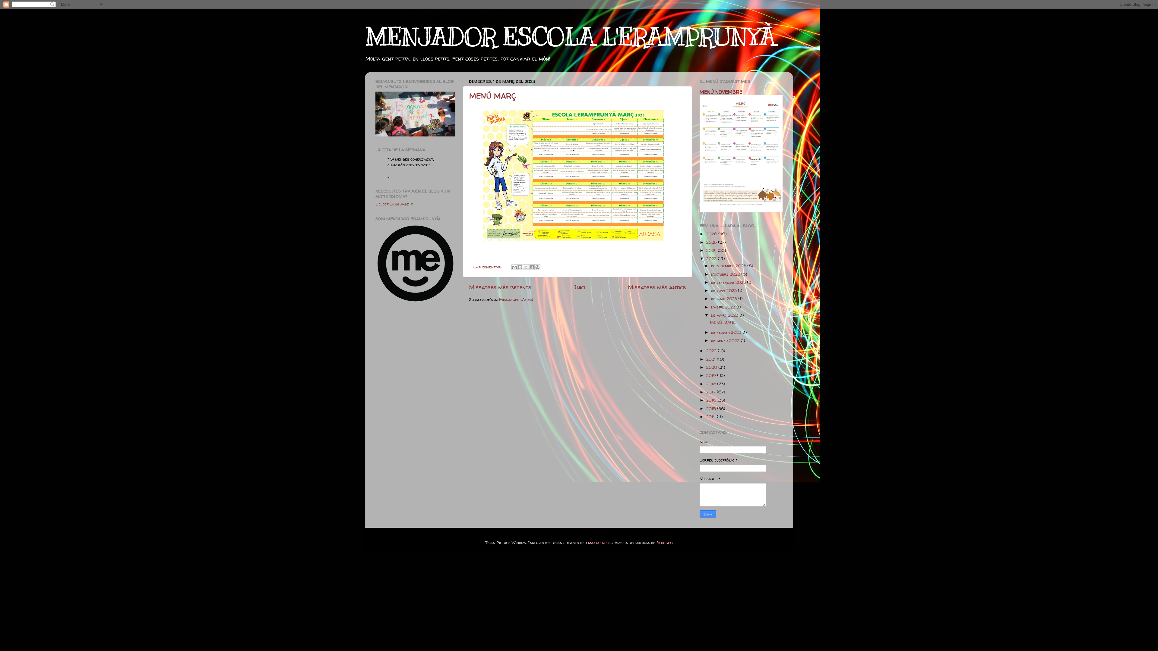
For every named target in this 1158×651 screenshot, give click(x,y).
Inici (579, 287)
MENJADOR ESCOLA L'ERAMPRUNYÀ (570, 37)
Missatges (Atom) (516, 299)
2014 (711, 416)
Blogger (664, 542)
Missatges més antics (657, 287)
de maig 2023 (724, 298)
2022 (712, 350)
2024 (712, 250)
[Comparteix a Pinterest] (537, 267)
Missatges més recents (500, 287)
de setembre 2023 (729, 282)
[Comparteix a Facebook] (532, 267)
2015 (711, 408)
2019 (711, 375)
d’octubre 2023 (726, 274)
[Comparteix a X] (526, 267)
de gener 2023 (726, 340)
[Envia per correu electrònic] (514, 267)
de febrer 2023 (726, 332)
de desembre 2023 (729, 265)
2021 (711, 359)
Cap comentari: (488, 267)
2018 (711, 384)
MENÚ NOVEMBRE (721, 92)
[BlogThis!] (520, 267)
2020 (712, 367)
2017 (711, 392)
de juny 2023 (724, 290)
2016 (711, 400)
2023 (712, 258)
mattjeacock (600, 542)
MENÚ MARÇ (492, 96)
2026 (712, 233)
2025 (712, 242)
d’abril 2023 (723, 307)
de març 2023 (725, 315)
